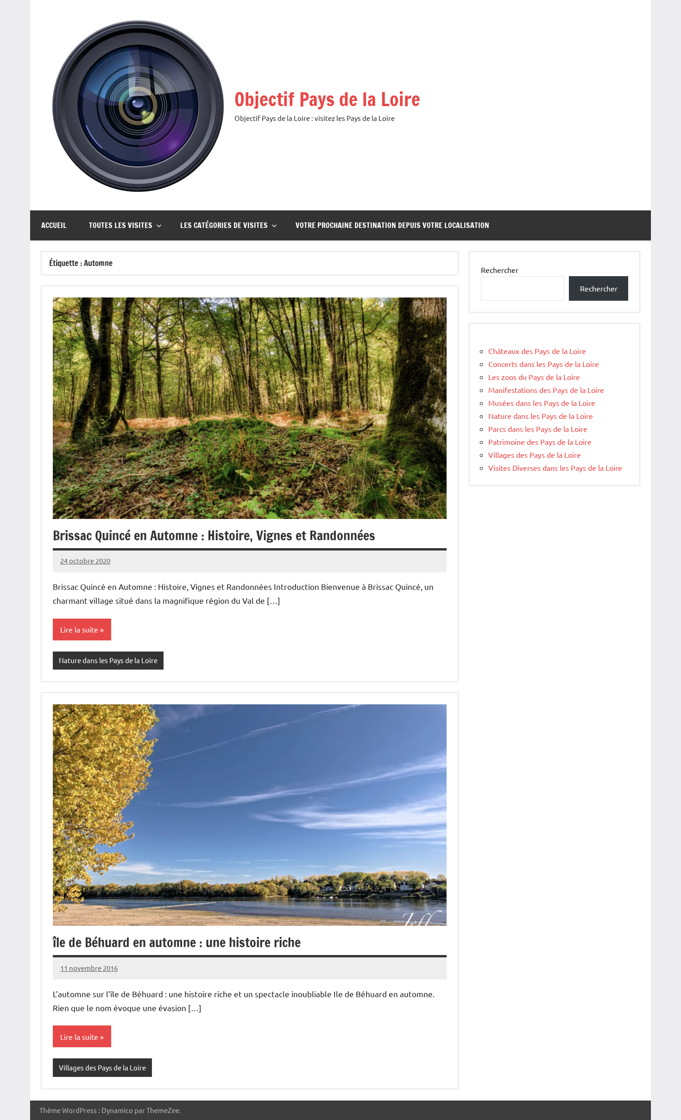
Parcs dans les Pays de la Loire (537, 428)
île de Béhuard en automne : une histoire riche (177, 942)
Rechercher (499, 269)
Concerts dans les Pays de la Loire (543, 363)
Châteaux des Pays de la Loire (537, 350)
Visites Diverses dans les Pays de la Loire (555, 467)
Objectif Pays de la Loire (327, 99)
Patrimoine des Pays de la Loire (540, 441)
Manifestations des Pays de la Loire (546, 389)
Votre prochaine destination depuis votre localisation (392, 225)
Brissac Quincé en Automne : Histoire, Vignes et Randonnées (214, 535)
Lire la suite (79, 629)
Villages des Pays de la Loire (102, 1067)
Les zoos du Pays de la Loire (534, 376)
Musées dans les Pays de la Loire (541, 402)
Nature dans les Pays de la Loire (108, 660)
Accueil (54, 225)
